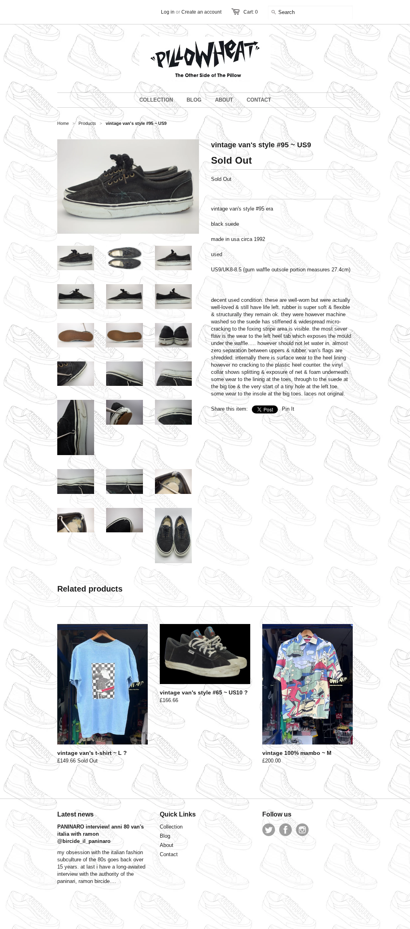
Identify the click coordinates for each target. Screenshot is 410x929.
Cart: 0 (250, 12)
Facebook (285, 829)
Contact (169, 854)
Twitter (268, 829)
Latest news (75, 814)
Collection (171, 827)
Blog (165, 836)
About (166, 845)
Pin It (288, 409)
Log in (168, 12)
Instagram (302, 829)
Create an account (201, 12)
